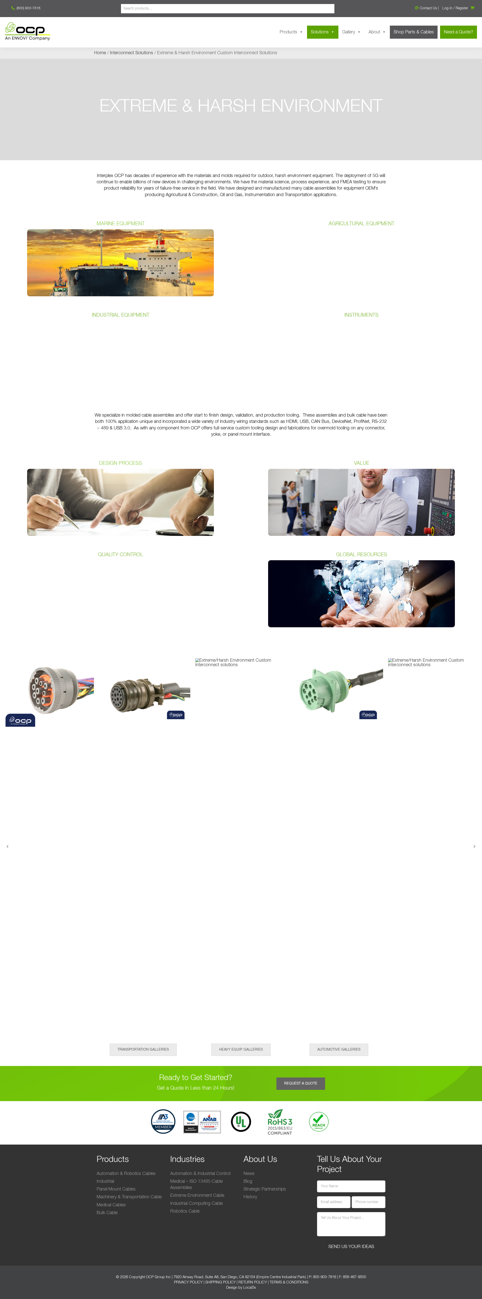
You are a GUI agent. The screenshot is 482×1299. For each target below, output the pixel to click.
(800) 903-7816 (28, 8)
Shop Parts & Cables (414, 32)
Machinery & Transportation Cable (129, 1197)
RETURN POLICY (252, 1282)
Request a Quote (300, 1083)
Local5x (249, 1287)
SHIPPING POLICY (220, 1282)
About (374, 32)
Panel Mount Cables (116, 1189)
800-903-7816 (324, 1277)
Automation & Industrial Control (200, 1173)
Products (288, 32)
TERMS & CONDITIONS (289, 1282)
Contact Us (428, 8)
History (250, 1197)
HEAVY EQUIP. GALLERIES (241, 1049)
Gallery (348, 32)
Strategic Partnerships (265, 1189)
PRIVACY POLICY (188, 1282)
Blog (248, 1181)
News (249, 1173)
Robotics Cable (185, 1211)
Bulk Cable (107, 1213)
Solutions (320, 32)
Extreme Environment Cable (197, 1195)
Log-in (447, 8)
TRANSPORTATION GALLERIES (143, 1049)
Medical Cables (111, 1205)
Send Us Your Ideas (351, 1247)
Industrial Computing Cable (196, 1203)
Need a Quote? (458, 32)
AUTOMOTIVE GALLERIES (338, 1049)
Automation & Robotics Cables (126, 1173)
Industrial (105, 1181)
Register (462, 8)
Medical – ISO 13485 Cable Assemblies (196, 1184)
